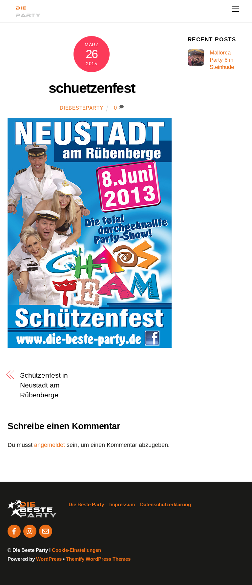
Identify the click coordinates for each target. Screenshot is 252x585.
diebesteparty (81, 108)
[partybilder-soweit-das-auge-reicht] (29, 530)
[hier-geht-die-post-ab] (14, 530)
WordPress (49, 559)
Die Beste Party (86, 504)
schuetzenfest (92, 88)
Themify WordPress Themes (98, 559)
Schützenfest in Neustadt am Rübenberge (44, 384)
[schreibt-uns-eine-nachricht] (45, 530)
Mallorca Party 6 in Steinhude (222, 60)
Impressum (122, 504)
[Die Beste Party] (24, 14)
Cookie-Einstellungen (76, 550)
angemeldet (49, 445)
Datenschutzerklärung (165, 504)
